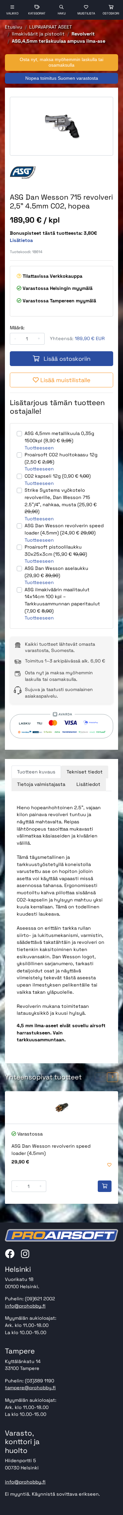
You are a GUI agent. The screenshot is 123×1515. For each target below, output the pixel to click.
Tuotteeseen (39, 448)
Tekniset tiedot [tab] (85, 772)
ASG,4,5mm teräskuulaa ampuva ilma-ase (58, 41)
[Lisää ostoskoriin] (105, 1186)
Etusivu (13, 27)
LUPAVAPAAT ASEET (50, 27)
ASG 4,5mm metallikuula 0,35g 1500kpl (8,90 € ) (59, 437)
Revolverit (83, 34)
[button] (100, 1077)
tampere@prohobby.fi (30, 1388)
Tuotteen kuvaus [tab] (36, 772)
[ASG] (23, 172)
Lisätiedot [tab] (88, 784)
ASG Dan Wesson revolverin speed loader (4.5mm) (51, 1149)
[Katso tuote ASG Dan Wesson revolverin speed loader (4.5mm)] (61, 1107)
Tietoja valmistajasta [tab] (41, 784)
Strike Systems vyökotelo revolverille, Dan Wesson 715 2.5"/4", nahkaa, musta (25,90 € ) (61, 500)
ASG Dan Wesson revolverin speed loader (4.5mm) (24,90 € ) (64, 529)
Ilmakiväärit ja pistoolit (38, 34)
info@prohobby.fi (25, 1306)
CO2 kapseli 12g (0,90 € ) (58, 476)
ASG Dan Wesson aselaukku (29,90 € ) (56, 571)
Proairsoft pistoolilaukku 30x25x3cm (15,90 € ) (56, 550)
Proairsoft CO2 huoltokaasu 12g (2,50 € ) (61, 458)
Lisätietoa (21, 240)
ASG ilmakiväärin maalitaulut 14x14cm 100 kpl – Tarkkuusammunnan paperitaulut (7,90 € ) (62, 600)
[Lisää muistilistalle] (109, 1165)
